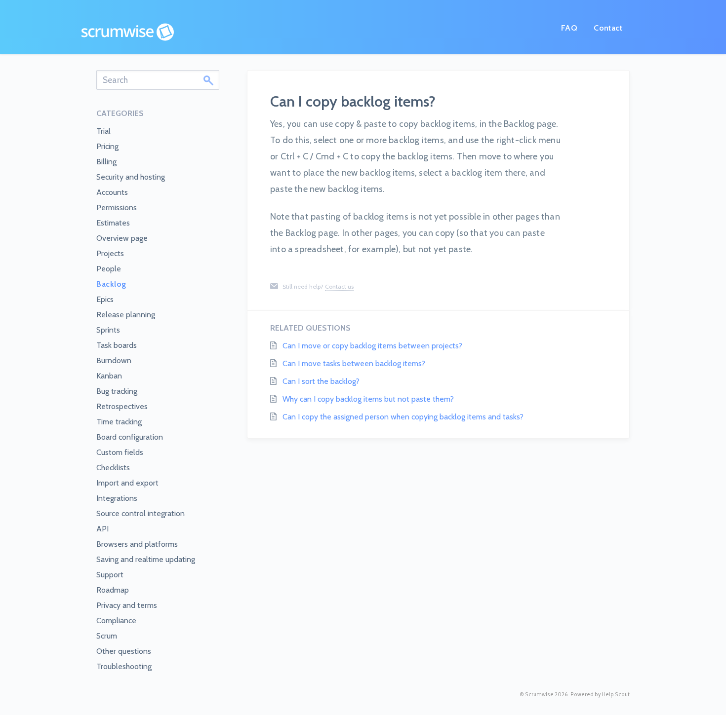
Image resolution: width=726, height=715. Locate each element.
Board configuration (129, 437)
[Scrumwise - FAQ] (128, 32)
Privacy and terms (126, 605)
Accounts (112, 192)
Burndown (113, 360)
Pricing (107, 146)
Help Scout (616, 694)
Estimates (113, 222)
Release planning (125, 314)
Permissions (116, 207)
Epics (105, 299)
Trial (103, 131)
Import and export (127, 483)
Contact (608, 28)
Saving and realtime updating (145, 559)
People (108, 268)
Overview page (122, 238)
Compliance (116, 620)
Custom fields (119, 452)
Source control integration (140, 513)
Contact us (339, 286)
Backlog (111, 284)
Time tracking (119, 421)
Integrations (116, 498)
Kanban (109, 375)
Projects (110, 253)
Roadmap (112, 590)
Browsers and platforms (137, 544)
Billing (106, 161)
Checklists (113, 467)
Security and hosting (130, 177)
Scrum (106, 635)
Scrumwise (539, 694)
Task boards (116, 345)
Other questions (123, 651)
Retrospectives (122, 406)
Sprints (108, 330)
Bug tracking (116, 391)
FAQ (569, 28)
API (102, 528)
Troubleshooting (124, 666)
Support (109, 574)
